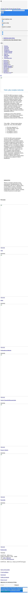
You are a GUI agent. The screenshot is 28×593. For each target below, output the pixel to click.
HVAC (2, 300)
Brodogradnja (4, 549)
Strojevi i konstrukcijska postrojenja (8, 400)
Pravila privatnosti (6, 591)
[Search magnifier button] (2, 12)
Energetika (3, 500)
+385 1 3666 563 (7, 558)
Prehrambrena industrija (6, 350)
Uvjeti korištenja (4, 572)
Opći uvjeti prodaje (5, 569)
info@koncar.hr (10, 559)
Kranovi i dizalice (4, 450)
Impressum (3, 574)
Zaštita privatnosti (5, 577)
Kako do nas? (4, 580)
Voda (2, 250)
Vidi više (3, 247)
